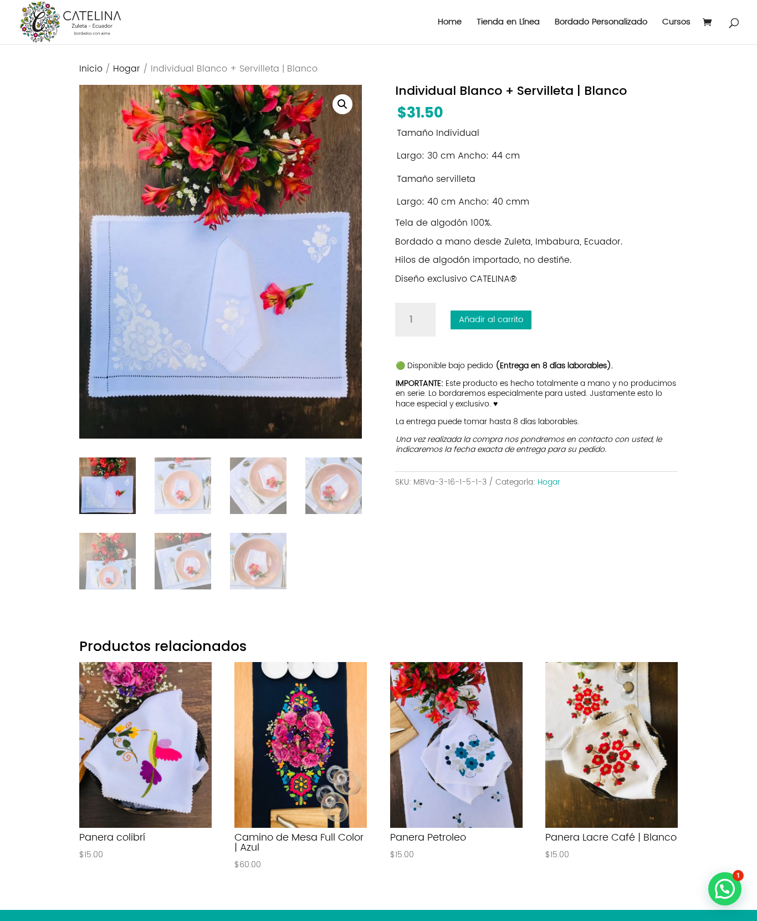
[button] (342, 104)
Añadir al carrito (491, 320)
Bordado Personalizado (601, 23)
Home (450, 23)
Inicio (91, 69)
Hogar (126, 69)
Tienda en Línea (508, 23)
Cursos (676, 23)
